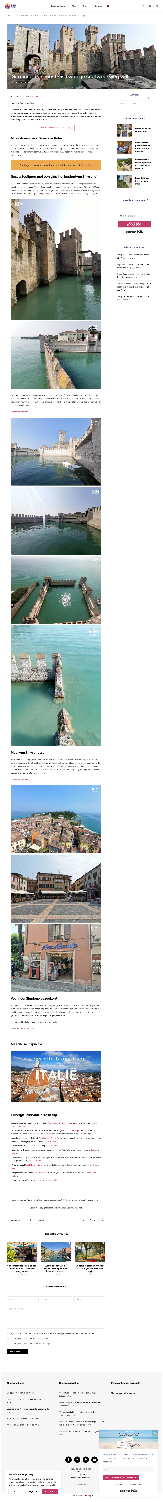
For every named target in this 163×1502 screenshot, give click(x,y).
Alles (16, 16)
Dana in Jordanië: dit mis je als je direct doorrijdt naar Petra (134, 286)
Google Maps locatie (19, 411)
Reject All (33, 1491)
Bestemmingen (58, 6)
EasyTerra (43, 1138)
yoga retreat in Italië (48, 1180)
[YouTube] (94, 1459)
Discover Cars (50, 1141)
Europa (37, 16)
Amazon (14, 1153)
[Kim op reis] (10, 6)
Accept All (50, 1491)
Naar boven (82, 1485)
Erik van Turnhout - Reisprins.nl (129, 283)
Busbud (14, 1168)
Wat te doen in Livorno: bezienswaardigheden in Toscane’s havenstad (56, 1268)
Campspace (67, 1123)
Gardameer (14, 1220)
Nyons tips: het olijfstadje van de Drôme (24, 1425)
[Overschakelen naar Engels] (37, 96)
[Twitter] (142, 82)
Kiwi (16, 1176)
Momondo (91, 1172)
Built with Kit (134, 231)
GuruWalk (47, 1133)
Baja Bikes (82, 1133)
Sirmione (41, 1220)
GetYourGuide (28, 1028)
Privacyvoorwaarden (81, 1477)
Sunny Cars (86, 165)
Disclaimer (81, 1472)
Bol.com (94, 1150)
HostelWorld (22, 1126)
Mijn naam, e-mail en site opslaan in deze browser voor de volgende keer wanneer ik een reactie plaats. (53, 1333)
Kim (16, 83)
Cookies (81, 1475)
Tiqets (78, 1130)
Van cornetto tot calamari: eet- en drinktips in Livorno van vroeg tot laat (22, 1268)
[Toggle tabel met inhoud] (69, 128)
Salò (52, 1012)
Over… (85, 6)
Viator (86, 1130)
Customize (17, 1491)
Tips (74, 6)
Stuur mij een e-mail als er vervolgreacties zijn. (29, 1338)
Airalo (38, 1160)
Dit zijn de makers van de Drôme (21, 1393)
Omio (95, 1165)
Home (9, 16)
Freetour (36, 1133)
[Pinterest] (146, 82)
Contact (99, 6)
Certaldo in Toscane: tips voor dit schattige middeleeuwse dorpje (90, 1268)
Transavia (42, 1172)
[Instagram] (77, 1459)
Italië (45, 16)
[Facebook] (138, 82)
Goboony (54, 1145)
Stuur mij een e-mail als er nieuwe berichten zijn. (30, 1343)
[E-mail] (150, 82)
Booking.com (52, 1123)
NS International (35, 1165)
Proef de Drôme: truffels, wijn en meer (142, 181)
